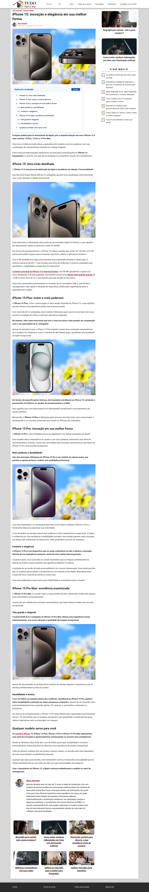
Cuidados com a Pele (128, 4)
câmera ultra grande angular (79, 275)
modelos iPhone (22, 734)
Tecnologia (99, 4)
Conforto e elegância (27, 111)
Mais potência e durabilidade (31, 107)
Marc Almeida (22, 23)
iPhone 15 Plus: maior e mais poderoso (33, 99)
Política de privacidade (81, 887)
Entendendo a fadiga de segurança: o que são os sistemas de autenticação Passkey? (120, 85)
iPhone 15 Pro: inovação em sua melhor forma (36, 103)
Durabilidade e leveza (28, 123)
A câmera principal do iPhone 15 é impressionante (35, 271)
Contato (14, 887)
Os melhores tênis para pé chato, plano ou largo (121, 76)
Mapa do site (110, 887)
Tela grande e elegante (28, 119)
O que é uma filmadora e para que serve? (119, 121)
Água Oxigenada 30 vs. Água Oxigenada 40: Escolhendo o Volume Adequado (121, 93)
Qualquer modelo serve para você (31, 127)
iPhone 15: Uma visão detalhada (30, 95)
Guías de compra (84, 4)
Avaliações (112, 4)
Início (72, 4)
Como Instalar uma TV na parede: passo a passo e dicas (119, 100)
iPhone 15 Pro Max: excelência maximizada (35, 115)
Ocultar (75, 89)
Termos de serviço (49, 887)
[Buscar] (59, 4)
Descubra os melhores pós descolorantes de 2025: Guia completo (121, 107)
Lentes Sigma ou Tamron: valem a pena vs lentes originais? (121, 114)
